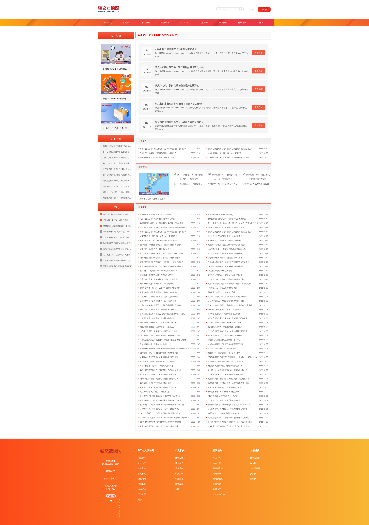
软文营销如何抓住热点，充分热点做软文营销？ (179, 121)
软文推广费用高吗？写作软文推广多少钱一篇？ (117, 198)
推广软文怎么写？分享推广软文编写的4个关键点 (117, 163)
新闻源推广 (218, 473)
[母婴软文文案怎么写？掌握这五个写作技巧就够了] (154, 185)
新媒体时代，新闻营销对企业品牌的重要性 (177, 85)
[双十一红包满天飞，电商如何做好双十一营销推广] (189, 177)
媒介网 (253, 463)
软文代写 (184, 22)
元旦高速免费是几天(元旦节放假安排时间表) (117, 237)
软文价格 (165, 22)
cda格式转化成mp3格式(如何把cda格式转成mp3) (117, 225)
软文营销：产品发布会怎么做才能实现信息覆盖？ (258, 183)
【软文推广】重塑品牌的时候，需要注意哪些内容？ (117, 157)
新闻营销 (217, 483)
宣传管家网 (255, 468)
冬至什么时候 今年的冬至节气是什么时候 (117, 214)
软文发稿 (179, 483)
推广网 (253, 473)
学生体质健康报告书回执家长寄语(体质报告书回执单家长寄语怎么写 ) (117, 260)
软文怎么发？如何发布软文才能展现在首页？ (117, 186)
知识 (261, 22)
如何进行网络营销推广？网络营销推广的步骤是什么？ (117, 169)
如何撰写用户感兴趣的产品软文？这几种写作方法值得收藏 (117, 174)
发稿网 (253, 478)
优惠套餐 (204, 22)
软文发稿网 (255, 457)
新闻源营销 (218, 468)
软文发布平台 (181, 457)
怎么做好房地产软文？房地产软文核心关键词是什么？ (117, 180)
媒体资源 (223, 22)
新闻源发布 (218, 478)
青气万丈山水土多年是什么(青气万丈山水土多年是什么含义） (117, 249)
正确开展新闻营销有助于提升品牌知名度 (176, 49)
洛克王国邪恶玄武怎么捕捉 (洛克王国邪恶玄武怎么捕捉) (117, 243)
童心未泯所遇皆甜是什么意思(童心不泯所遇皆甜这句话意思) (117, 231)
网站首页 (108, 22)
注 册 (251, 10)
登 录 (264, 10)
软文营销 (146, 22)
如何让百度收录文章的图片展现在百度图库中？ (117, 151)
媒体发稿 (217, 463)
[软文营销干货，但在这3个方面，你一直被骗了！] (223, 177)
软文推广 (127, 22)
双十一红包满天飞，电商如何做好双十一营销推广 (189, 183)
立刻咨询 (111, 495)
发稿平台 (179, 489)
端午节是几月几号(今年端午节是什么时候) (117, 254)
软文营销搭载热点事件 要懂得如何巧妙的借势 (178, 103)
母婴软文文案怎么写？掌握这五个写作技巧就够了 (154, 199)
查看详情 (259, 52)
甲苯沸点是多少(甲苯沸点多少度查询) (117, 266)
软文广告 (179, 473)
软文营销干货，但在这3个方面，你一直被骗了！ (223, 183)
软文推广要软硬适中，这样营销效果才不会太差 (179, 67)
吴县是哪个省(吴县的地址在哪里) (116, 220)
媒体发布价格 (219, 494)
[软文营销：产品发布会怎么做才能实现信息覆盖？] (258, 177)
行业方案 (242, 22)
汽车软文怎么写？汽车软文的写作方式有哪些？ (117, 146)
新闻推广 (217, 489)
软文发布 (179, 478)
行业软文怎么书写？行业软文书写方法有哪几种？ (117, 192)
